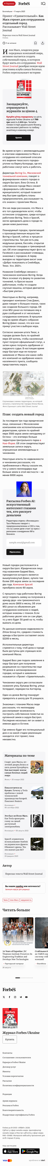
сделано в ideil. (37, 1160)
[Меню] (43, 3)
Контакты (7, 1053)
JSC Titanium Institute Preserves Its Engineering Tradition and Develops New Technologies (17, 955)
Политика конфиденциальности (18, 1085)
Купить (9, 1039)
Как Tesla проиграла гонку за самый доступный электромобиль (16, 821)
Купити (18, 138)
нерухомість (26, 900)
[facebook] (9, 997)
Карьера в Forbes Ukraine (14, 1062)
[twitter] (4, 997)
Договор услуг (9, 1067)
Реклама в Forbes (11, 1105)
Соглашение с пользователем (17, 1057)
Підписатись (15, 552)
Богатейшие (7, 11)
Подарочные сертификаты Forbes (19, 1115)
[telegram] (21, 997)
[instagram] (15, 997)
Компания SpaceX (23, 584)
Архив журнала (10, 1101)
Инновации (9, 805)
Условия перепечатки (13, 1076)
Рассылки (7, 1081)
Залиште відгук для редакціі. (17, 889)
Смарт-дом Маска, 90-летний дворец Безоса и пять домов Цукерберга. (17, 769)
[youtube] (26, 997)
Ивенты (6, 1071)
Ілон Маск (14, 900)
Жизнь (7, 779)
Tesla (5, 900)
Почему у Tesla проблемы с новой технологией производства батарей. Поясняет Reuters (16, 794)
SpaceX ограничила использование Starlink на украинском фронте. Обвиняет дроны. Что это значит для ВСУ (16, 844)
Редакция (7, 1094)
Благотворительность (13, 1110)
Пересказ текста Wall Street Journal (19, 35)
